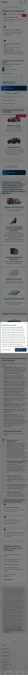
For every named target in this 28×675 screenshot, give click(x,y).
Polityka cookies (19, 346)
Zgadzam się (19, 349)
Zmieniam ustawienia (6, 349)
